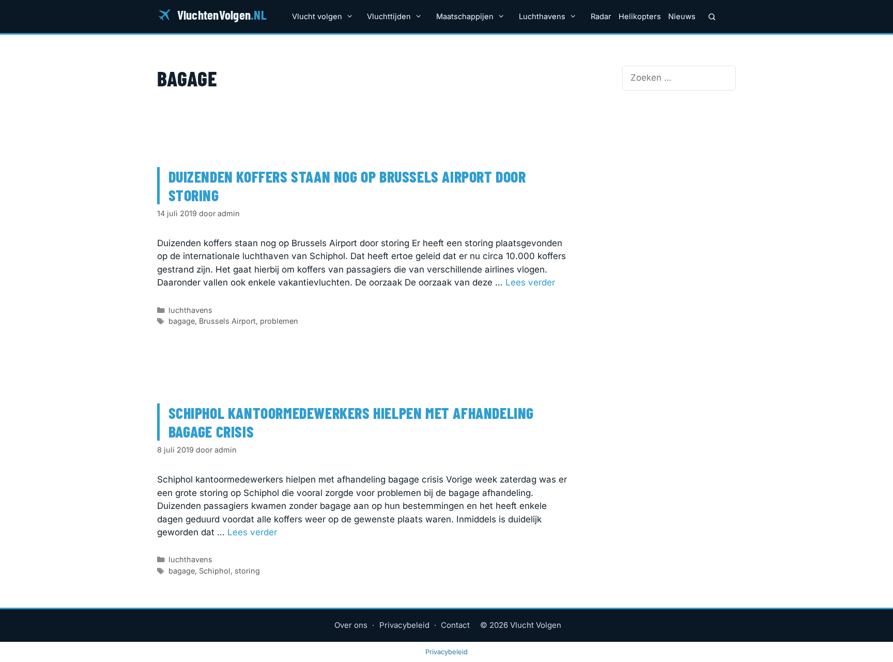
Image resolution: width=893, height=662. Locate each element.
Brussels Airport (227, 321)
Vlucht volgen (317, 16)
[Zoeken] (712, 16)
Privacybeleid (404, 625)
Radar (601, 16)
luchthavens (190, 310)
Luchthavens (542, 16)
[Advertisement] (679, 165)
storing (247, 570)
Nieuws (682, 16)
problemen (279, 321)
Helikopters (640, 16)
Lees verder (530, 282)
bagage (181, 321)
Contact (455, 625)
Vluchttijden (389, 16)
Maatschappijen (465, 16)
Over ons (350, 625)
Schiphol (214, 570)
